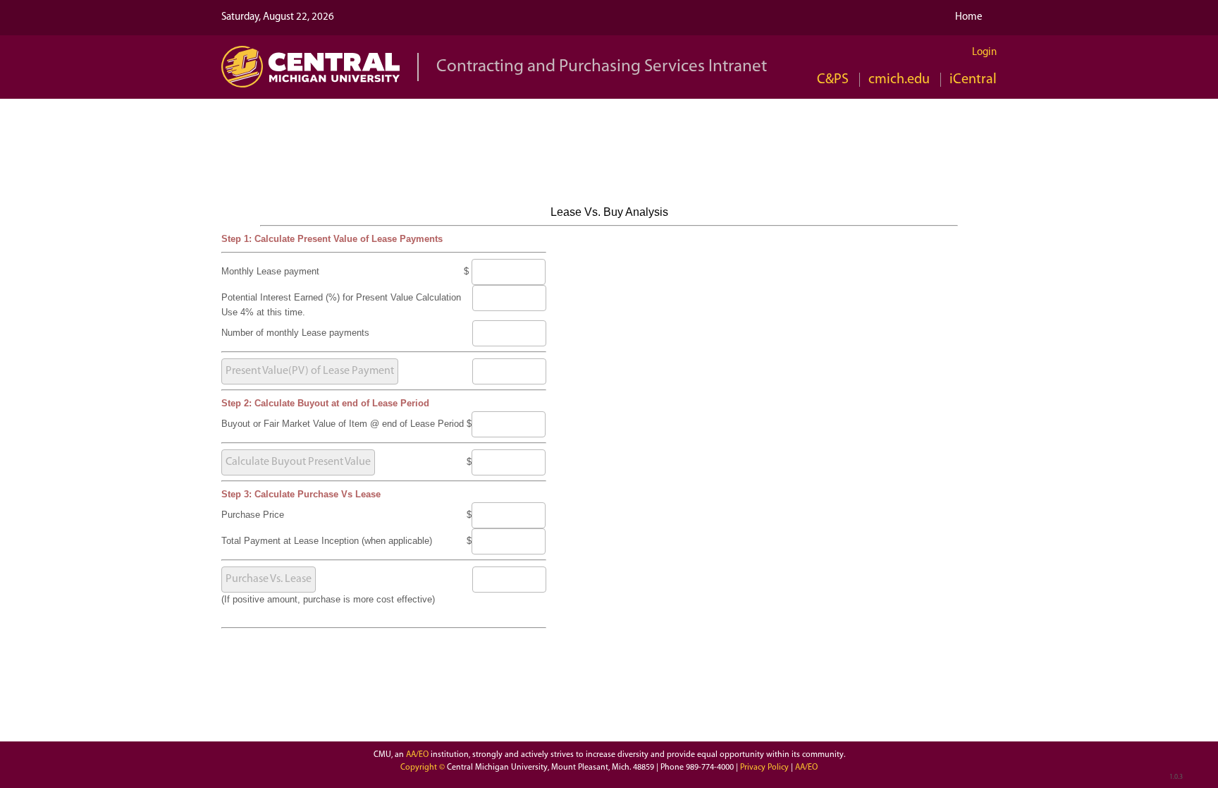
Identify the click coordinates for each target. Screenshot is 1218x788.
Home (969, 17)
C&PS (833, 80)
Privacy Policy (765, 767)
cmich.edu (899, 80)
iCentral (973, 80)
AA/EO (417, 755)
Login (984, 52)
